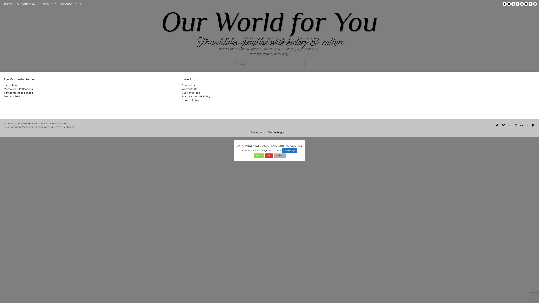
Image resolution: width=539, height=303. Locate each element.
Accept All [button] (259, 155)
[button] (81, 4)
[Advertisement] (376, 95)
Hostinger (278, 132)
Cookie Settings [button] (289, 150)
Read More (280, 155)
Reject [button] (269, 155)
